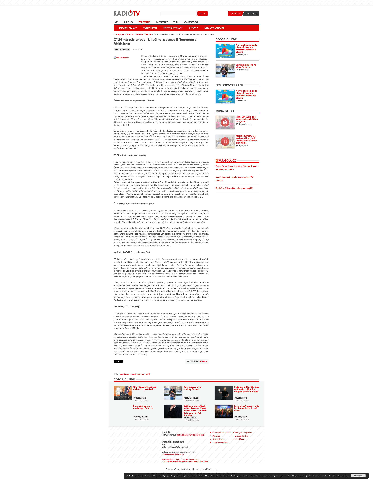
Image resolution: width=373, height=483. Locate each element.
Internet (161, 22)
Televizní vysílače (173, 28)
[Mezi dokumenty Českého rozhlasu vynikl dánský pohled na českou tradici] (225, 141)
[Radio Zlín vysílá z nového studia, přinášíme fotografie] (225, 122)
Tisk (176, 22)
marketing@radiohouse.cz (173, 454)
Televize (144, 22)
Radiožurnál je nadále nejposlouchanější (234, 188)
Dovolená (216, 436)
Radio (128, 22)
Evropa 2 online (241, 436)
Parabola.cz (227, 160)
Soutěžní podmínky (190, 459)
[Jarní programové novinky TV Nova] (225, 70)
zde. (346, 476)
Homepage (119, 34)
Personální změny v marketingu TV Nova (143, 407)
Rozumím (358, 475)
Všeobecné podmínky (171, 459)
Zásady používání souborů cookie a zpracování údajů (185, 462)
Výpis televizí (150, 28)
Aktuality (137, 398)
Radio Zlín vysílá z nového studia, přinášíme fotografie (247, 119)
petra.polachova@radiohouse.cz (190, 435)
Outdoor (191, 22)
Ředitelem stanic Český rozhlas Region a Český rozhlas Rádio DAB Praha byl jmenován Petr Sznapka (195, 410)
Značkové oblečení (220, 442)
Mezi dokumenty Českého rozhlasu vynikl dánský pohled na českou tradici (247, 139)
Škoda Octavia (218, 439)
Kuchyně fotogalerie (243, 432)
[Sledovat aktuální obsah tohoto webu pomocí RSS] (217, 160)
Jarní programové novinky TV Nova (246, 66)
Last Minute (240, 439)
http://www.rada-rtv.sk (221, 432)
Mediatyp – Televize (214, 28)
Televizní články (128, 28)
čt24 (148, 374)
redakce (203, 361)
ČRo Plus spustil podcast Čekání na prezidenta (144, 388)
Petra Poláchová (141, 401)
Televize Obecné (143, 34)
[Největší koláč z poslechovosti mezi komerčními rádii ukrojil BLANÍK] (225, 51)
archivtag (124, 374)
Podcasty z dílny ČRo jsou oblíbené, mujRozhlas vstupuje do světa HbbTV (246, 389)
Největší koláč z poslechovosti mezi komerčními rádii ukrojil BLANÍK (247, 48)
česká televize (137, 374)
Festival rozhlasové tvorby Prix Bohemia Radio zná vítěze (246, 408)
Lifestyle (193, 28)
